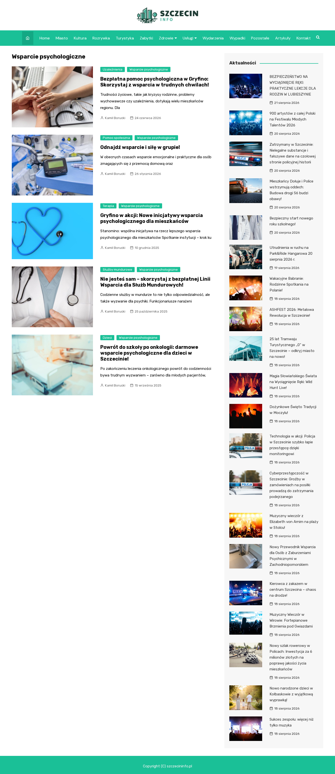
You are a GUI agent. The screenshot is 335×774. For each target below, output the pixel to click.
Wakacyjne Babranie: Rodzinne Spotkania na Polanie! (289, 284)
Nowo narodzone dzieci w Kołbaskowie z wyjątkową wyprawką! (291, 694)
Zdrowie (166, 38)
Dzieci (107, 337)
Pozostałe (260, 38)
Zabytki (146, 38)
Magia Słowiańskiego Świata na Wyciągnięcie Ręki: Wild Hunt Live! (293, 382)
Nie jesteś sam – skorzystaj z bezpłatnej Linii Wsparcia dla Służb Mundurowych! (155, 282)
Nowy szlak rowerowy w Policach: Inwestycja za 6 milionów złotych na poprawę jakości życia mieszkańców (291, 657)
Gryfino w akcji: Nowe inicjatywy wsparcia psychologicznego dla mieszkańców (151, 218)
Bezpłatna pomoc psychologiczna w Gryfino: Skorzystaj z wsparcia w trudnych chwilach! (154, 82)
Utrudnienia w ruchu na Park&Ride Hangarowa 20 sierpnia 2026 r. (291, 253)
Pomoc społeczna (116, 138)
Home (44, 38)
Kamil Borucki (115, 118)
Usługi (188, 38)
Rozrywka (101, 38)
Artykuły (283, 38)
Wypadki (237, 38)
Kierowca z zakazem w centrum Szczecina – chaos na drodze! (293, 589)
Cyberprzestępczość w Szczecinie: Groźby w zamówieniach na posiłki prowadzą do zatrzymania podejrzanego (291, 485)
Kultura (80, 38)
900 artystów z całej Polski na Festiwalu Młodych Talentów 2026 (292, 119)
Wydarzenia (213, 38)
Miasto (62, 38)
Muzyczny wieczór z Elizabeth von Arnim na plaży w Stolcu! (294, 522)
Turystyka (125, 38)
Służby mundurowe (117, 269)
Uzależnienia (112, 69)
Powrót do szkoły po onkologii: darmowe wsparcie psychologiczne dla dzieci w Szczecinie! (149, 353)
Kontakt (303, 38)
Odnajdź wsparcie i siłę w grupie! (140, 147)
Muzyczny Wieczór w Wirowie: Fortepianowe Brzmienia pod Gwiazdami (291, 620)
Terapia (108, 206)
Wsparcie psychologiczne (148, 69)
